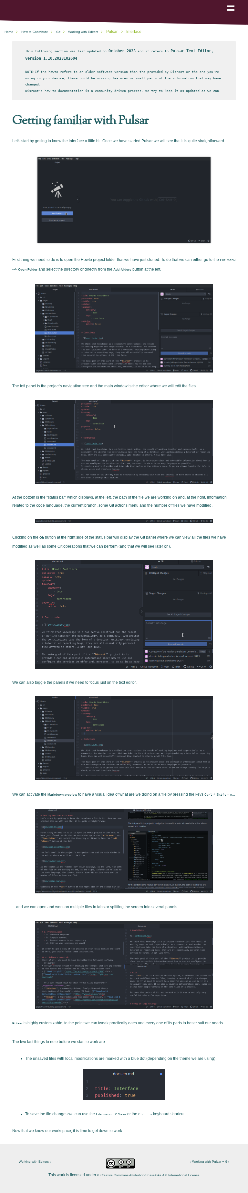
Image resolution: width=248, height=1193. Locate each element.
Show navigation (230, 3)
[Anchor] (152, 119)
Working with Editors (34, 1161)
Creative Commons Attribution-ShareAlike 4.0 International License (150, 1175)
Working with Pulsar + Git (210, 1161)
